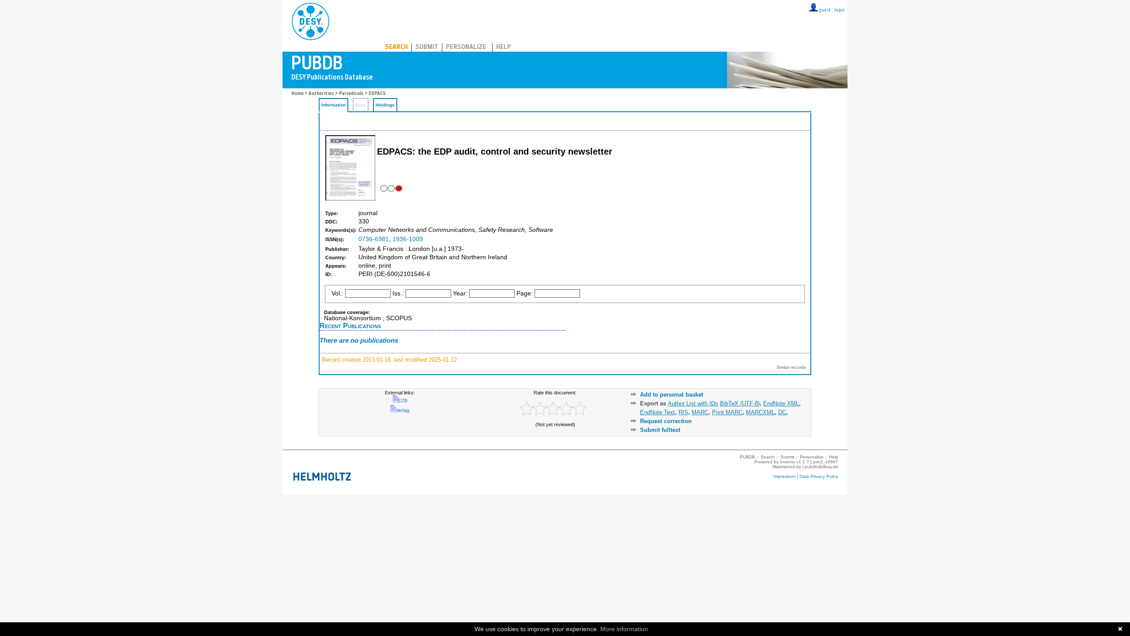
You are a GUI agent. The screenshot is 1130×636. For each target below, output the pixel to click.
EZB (402, 400)
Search (396, 47)
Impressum (784, 476)
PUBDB (349, 20)
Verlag (402, 410)
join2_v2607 (825, 461)
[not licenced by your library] (390, 188)
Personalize (466, 47)
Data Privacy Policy (818, 476)
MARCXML (760, 412)
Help (503, 47)
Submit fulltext (660, 430)
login (839, 10)
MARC (700, 412)
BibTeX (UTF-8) (740, 403)
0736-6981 (373, 239)
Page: (524, 293)
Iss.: (398, 293)
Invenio (787, 461)
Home (297, 93)
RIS (683, 412)
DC (782, 412)
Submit (426, 47)
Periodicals (351, 93)
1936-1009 (407, 239)
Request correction (666, 421)
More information (624, 628)
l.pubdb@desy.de (820, 466)
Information (333, 104)
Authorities (321, 93)
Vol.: (337, 293)
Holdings (385, 104)
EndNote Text (657, 412)
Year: (460, 293)
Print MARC (727, 412)
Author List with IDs (693, 403)
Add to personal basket (671, 394)
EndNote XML (781, 403)
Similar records (791, 367)
